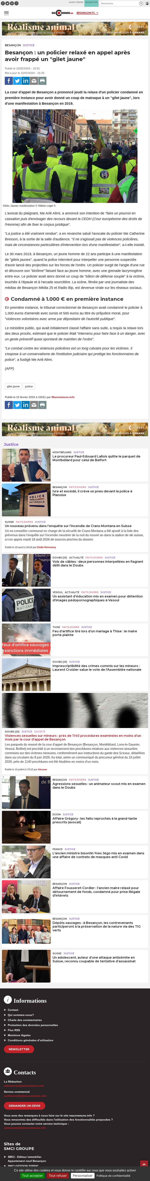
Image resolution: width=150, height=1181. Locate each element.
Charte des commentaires (25, 1020)
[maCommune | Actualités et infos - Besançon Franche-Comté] (62, 13)
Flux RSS (14, 1030)
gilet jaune (13, 386)
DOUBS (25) (60, 557)
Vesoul (58, 592)
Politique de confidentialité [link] (113, 1175)
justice (29, 386)
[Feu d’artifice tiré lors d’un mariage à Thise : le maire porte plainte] (26, 640)
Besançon (13, 45)
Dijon (57, 814)
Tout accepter (32, 1175)
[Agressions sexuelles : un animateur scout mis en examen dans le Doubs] (26, 792)
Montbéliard (62, 452)
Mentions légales (19, 1035)
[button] (141, 3)
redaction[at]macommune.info (24, 1085)
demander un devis (24, 1106)
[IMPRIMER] (42, 81)
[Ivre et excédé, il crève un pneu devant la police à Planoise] (26, 500)
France (58, 849)
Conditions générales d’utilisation (30, 1040)
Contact (13, 1009)
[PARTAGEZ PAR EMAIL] (34, 81)
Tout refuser (58, 1175)
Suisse (9, 521)
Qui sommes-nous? (21, 1014)
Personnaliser (83, 1175)
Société (39, 731)
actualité (76, 557)
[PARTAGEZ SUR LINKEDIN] (25, 81)
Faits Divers (77, 487)
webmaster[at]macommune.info (25, 1127)
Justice (29, 45)
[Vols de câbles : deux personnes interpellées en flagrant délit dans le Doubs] (26, 570)
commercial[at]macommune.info (25, 1095)
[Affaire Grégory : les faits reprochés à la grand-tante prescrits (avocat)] (26, 827)
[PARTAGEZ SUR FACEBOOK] (9, 81)
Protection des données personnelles (33, 1025)
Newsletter (19, 1049)
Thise (56, 627)
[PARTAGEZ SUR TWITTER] (17, 81)
